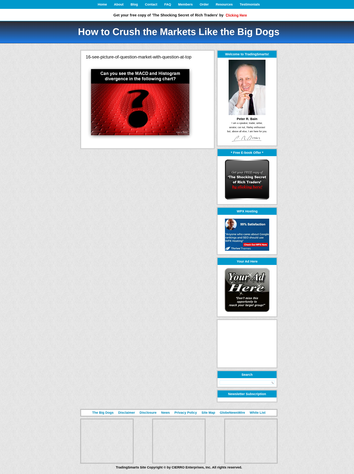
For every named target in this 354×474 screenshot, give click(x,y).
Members (185, 4)
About (119, 4)
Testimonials (250, 4)
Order (204, 4)
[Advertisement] (245, 343)
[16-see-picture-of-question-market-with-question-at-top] (140, 141)
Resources (224, 4)
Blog (134, 4)
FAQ (167, 4)
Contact (151, 4)
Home (102, 4)
